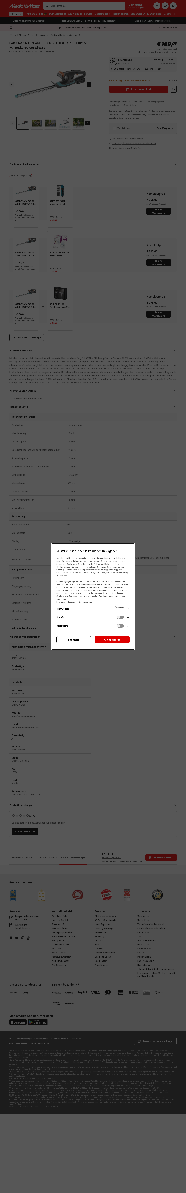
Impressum (72, 602)
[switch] (120, 617)
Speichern (74, 639)
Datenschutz (61, 602)
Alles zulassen (112, 639)
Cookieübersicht (85, 602)
